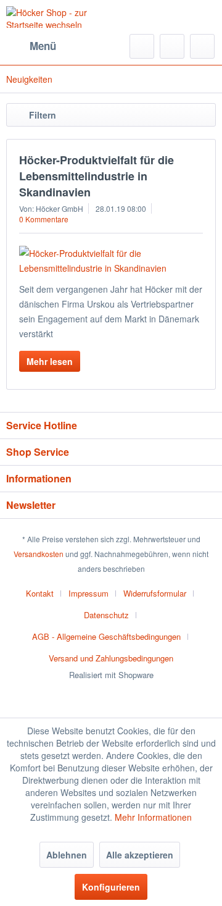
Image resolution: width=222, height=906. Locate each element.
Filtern (42, 115)
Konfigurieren (111, 887)
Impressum (88, 593)
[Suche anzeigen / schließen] (142, 46)
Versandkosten (39, 553)
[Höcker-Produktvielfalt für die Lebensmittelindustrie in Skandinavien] (111, 260)
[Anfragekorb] (202, 46)
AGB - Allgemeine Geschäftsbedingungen (106, 636)
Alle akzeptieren (139, 855)
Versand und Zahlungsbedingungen (111, 658)
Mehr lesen (50, 361)
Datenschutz (106, 615)
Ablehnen (66, 855)
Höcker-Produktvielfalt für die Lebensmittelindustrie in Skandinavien (96, 176)
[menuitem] (31, 46)
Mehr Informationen (153, 817)
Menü (43, 45)
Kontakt (40, 593)
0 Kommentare (43, 219)
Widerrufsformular (154, 593)
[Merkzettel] (172, 46)
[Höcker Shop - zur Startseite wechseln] (58, 17)
